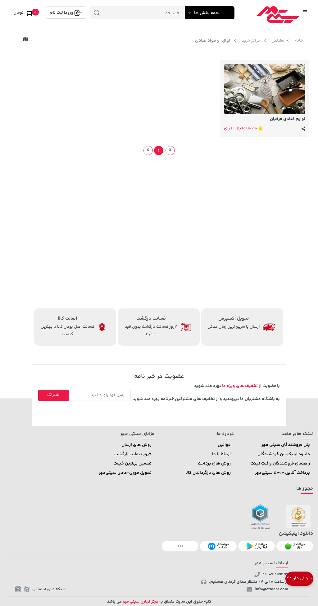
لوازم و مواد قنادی (213, 40)
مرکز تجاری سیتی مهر (140, 602)
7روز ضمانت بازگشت (133, 454)
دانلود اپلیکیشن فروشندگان (283, 454)
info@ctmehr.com (271, 589)
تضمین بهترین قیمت (132, 463)
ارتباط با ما (221, 454)
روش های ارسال (136, 445)
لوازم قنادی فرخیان (287, 119)
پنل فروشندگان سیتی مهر (285, 445)
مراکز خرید (251, 40)
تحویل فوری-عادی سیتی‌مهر (125, 472)
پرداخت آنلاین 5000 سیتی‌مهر (282, 472)
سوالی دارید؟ (299, 578)
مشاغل (277, 40)
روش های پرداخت (214, 463)
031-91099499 (275, 574)
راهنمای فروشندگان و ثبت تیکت (280, 463)
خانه (299, 40)
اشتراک (54, 395)
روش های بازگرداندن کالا (208, 472)
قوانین (224, 445)
